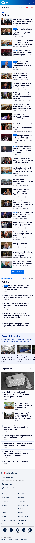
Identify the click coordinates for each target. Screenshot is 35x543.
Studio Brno (22, 501)
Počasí (3, 512)
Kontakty (21, 524)
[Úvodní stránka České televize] (9, 473)
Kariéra (20, 512)
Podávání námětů (23, 516)
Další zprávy (16, 272)
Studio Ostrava (23, 505)
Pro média (21, 494)
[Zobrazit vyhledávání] (29, 2)
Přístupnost (23, 539)
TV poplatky (5, 501)
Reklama (21, 498)
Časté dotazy (22, 520)
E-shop (3, 516)
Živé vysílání (5, 498)
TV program (5, 494)
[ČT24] (5, 2)
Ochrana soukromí (13, 539)
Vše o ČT (4, 524)
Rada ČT (21, 509)
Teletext (4, 505)
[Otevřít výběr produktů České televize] (33, 2)
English (3, 539)
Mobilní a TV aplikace (8, 520)
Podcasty (4, 509)
